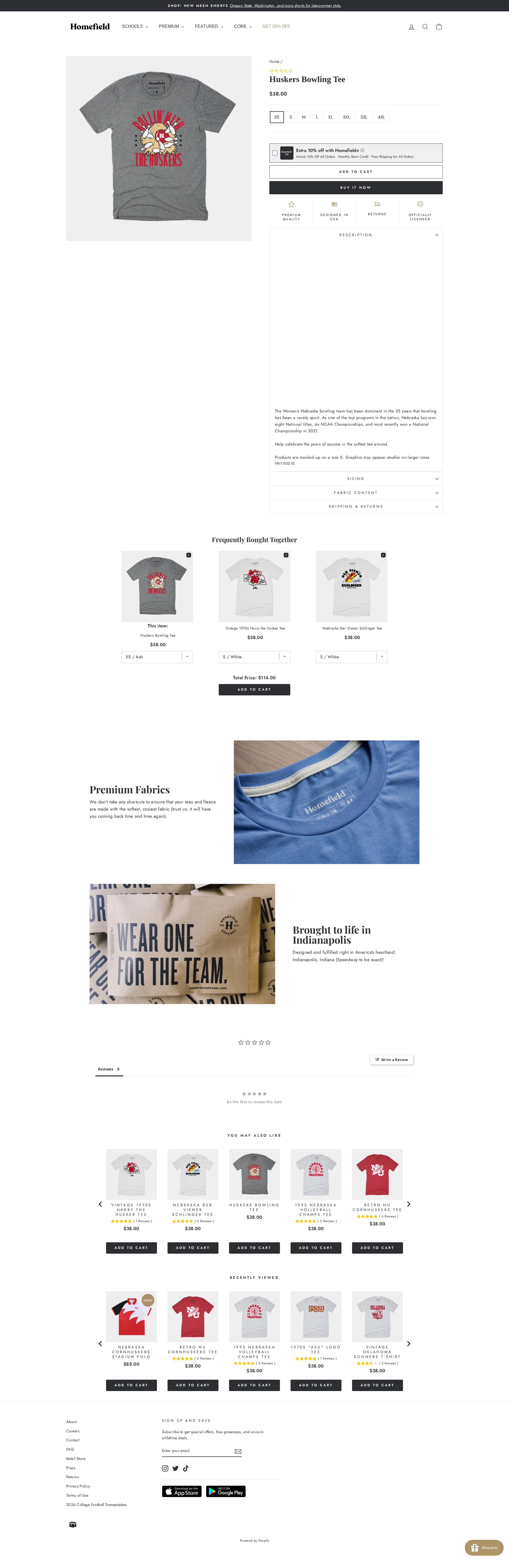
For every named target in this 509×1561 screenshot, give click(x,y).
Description (356, 234)
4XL (381, 117)
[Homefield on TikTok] (186, 1468)
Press (70, 1467)
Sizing (356, 478)
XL (330, 117)
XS (276, 117)
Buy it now (356, 187)
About (71, 1421)
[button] (363, 150)
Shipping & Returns (356, 506)
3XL (363, 117)
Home (274, 61)
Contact (72, 1440)
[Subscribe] (238, 1451)
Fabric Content (356, 492)
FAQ (70, 1449)
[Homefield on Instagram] (165, 1468)
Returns (72, 1476)
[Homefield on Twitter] (175, 1468)
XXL (346, 117)
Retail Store (75, 1458)
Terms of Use (77, 1495)
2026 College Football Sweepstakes (96, 1504)
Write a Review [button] (394, 1059)
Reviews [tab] (105, 1069)
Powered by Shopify (254, 1540)
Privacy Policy (78, 1486)
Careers (73, 1431)
